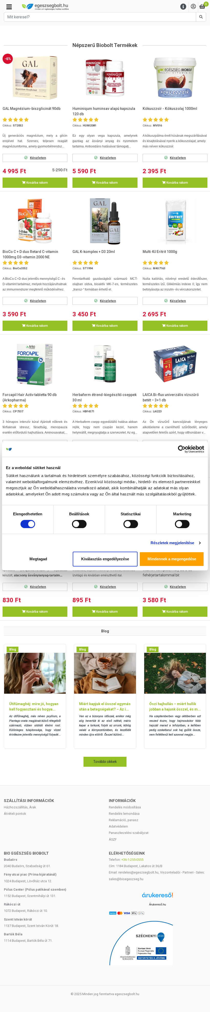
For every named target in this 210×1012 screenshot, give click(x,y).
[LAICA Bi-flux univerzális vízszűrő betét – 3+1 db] (175, 364)
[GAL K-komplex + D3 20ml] (105, 221)
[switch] (79, 524)
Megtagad (38, 559)
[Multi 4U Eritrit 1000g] (175, 221)
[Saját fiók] (193, 6)
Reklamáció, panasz (123, 820)
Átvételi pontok (15, 814)
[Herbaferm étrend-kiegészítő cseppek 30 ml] (105, 364)
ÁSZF (113, 839)
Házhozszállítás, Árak (20, 807)
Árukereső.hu (157, 904)
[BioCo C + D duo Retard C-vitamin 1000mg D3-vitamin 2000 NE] (35, 221)
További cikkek (105, 762)
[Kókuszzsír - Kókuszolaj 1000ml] (175, 78)
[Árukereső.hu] (157, 897)
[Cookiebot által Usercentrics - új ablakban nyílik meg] (181, 449)
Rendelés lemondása (124, 814)
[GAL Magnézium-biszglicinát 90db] (35, 78)
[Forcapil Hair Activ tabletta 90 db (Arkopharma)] (35, 364)
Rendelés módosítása (125, 807)
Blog (12, 649)
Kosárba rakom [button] (37, 182)
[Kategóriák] (9, 7)
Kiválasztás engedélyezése (105, 559)
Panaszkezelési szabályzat (129, 833)
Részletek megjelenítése (172, 543)
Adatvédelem (118, 826)
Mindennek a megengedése (172, 559)
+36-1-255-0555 (132, 860)
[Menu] (183, 6)
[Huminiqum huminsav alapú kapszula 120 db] (105, 78)
